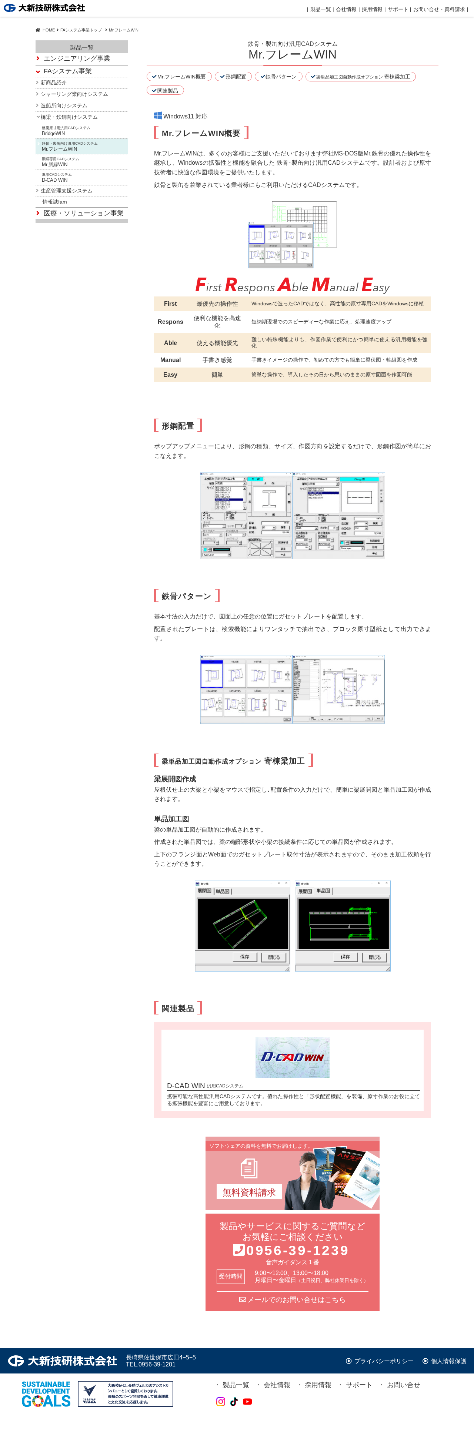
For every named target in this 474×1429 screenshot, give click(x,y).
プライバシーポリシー (383, 1361)
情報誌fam (55, 202)
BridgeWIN (66, 131)
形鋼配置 (236, 77)
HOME (49, 30)
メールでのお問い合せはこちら (296, 1300)
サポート (359, 1385)
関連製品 (167, 91)
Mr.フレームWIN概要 (181, 77)
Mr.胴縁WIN (60, 162)
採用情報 (318, 1385)
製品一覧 (320, 9)
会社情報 (346, 9)
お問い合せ (403, 1385)
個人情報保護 (448, 1361)
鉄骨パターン (281, 77)
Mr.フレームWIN (70, 146)
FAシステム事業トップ (81, 30)
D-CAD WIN (57, 177)
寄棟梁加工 (363, 77)
